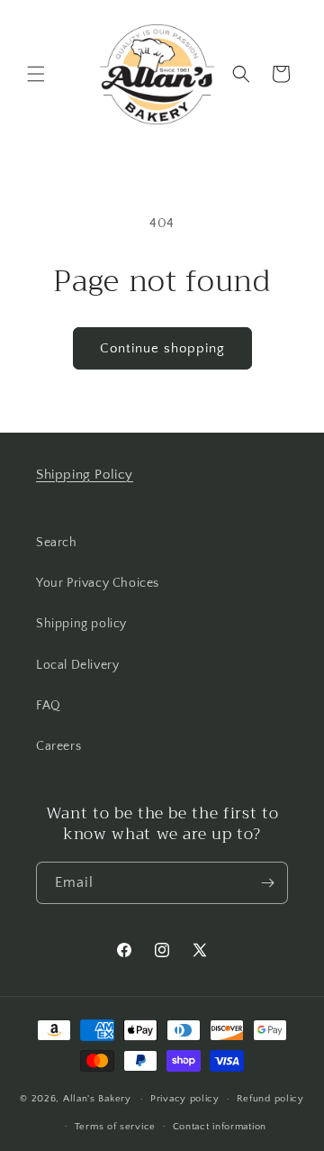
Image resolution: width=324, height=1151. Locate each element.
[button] (36, 74)
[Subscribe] (267, 883)
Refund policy (270, 1098)
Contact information (219, 1126)
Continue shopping (162, 348)
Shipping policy (81, 624)
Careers (58, 746)
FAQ (48, 706)
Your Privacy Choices (97, 583)
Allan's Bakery (97, 1098)
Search (56, 542)
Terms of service (115, 1126)
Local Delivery (77, 665)
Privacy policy (185, 1098)
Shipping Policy (84, 474)
